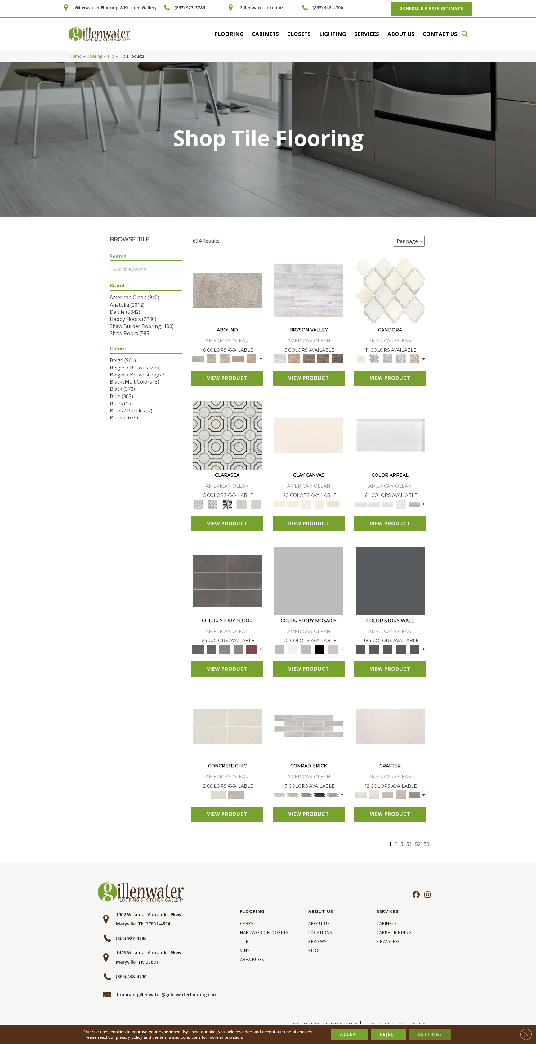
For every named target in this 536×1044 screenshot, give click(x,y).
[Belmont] (213, 503)
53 (426, 844)
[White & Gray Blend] (401, 358)
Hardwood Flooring (264, 932)
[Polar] (308, 726)
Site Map (422, 1023)
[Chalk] (308, 435)
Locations (320, 932)
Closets (299, 34)
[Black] (319, 649)
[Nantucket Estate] (308, 358)
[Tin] (306, 794)
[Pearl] (390, 435)
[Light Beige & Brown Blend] (414, 358)
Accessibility (305, 1023)
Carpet (248, 923)
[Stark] (319, 794)
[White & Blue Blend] (387, 358)
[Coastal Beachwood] (308, 290)
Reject (388, 1034)
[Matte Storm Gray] (224, 649)
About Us (400, 34)
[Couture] (227, 503)
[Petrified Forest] (323, 358)
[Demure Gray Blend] (374, 358)
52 (418, 844)
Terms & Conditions (385, 1023)
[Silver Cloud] (414, 503)
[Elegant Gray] (236, 794)
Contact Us (440, 34)
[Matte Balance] (306, 649)
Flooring (229, 34)
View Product (227, 378)
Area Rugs (252, 959)
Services (366, 34)
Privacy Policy (341, 1023)
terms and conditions (180, 1037)
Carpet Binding (394, 932)
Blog (314, 950)
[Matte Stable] (333, 649)
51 (409, 844)
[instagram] (426, 895)
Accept (349, 1034)
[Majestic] (241, 503)
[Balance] (308, 580)
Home (75, 56)
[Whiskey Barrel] (294, 358)
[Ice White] (292, 649)
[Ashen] (238, 358)
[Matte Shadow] (227, 580)
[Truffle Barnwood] (337, 358)
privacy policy (129, 1037)
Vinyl (246, 950)
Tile (110, 56)
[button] (468, 34)
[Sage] (333, 794)
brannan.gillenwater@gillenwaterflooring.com (167, 994)
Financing (388, 941)
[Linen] (292, 794)
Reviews (317, 941)
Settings (430, 1034)
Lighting (332, 34)
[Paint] (333, 503)
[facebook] (415, 895)
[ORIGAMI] (414, 794)
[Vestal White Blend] (390, 290)
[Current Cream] (227, 726)
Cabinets (265, 34)
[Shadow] (390, 580)
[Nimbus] (227, 290)
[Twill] (387, 794)
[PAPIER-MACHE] (390, 726)
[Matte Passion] (251, 649)
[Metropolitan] (227, 435)
